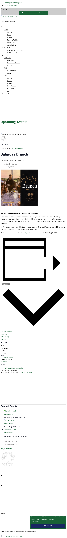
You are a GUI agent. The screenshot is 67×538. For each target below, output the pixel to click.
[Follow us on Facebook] (1, 9)
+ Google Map (27, 372)
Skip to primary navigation (13, 3)
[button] (6, 30)
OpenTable (29, 233)
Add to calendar (6, 284)
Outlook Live (5, 339)
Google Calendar (6, 331)
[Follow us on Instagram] (3, 9)
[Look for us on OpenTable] (6, 9)
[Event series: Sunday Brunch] (25, 427)
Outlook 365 (5, 337)
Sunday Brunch (11, 164)
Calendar (4, 362)
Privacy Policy (35, 521)
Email (3, 511)
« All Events (4, 144)
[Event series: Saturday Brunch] (25, 418)
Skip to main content (11, 5)
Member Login (25, 13)
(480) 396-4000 (11, 496)
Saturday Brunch (8, 357)
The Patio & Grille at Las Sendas (12, 368)
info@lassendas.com (12, 489)
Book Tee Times (40, 13)
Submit (3, 513)
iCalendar (4, 334)
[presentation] (10, 411)
